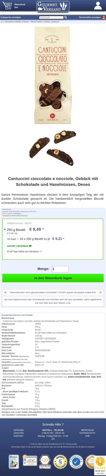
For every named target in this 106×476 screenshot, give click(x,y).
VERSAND (18, 430)
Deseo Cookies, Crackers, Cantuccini (45, 22)
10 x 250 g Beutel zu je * (35, 239)
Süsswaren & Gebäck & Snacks (17, 22)
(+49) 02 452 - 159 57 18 (53, 433)
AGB (87, 436)
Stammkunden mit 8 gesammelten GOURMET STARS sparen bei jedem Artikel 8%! (53, 292)
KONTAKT (19, 436)
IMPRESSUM (87, 430)
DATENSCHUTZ (87, 433)
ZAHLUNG (19, 433)
